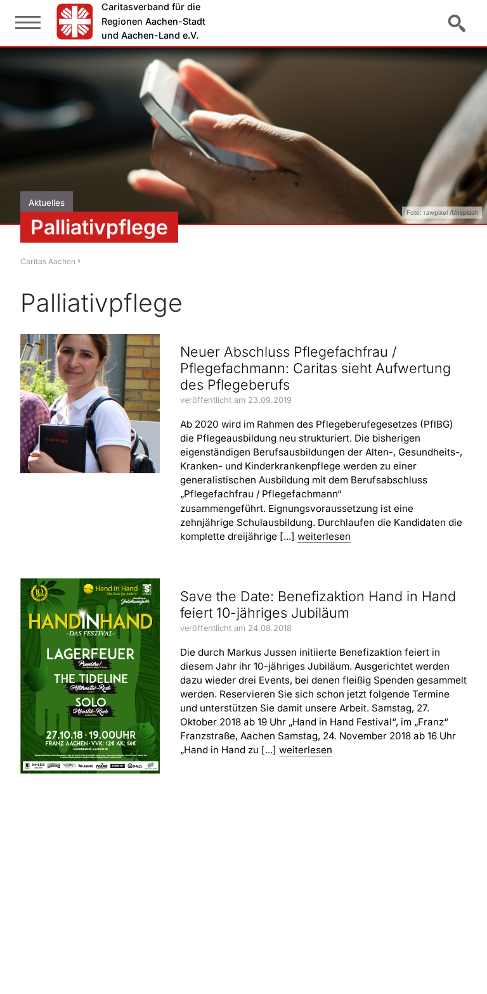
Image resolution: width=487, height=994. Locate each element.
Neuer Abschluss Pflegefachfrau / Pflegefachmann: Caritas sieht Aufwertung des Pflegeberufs (315, 368)
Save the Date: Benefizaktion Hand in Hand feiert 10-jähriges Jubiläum (318, 604)
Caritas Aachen (47, 261)
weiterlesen (324, 536)
